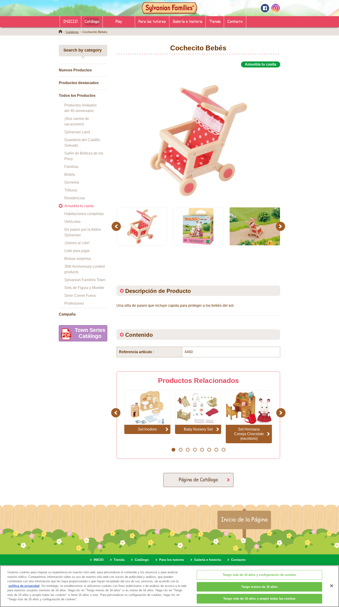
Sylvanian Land (77, 132)
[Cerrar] (332, 586)
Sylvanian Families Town (84, 280)
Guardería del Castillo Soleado (82, 142)
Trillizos (70, 190)
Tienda (214, 21)
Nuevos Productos (75, 70)
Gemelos (71, 182)
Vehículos (72, 222)
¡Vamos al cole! (76, 243)
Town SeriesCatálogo (90, 333)
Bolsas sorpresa (77, 259)
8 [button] (223, 449)
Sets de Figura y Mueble (84, 288)
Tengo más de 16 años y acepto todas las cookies (259, 598)
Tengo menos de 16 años (259, 587)
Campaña (67, 314)
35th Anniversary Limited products (84, 269)
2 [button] (180, 449)
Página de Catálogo (198, 479)
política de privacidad (24, 586)
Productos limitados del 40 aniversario (80, 108)
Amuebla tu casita (79, 206)
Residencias (74, 198)
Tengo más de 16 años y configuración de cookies (259, 575)
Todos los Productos (77, 95)
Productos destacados (79, 83)
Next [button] (281, 226)
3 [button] (187, 449)
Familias (71, 167)
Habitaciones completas (84, 214)
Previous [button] (117, 226)
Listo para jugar (77, 251)
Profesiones (74, 303)
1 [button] (173, 449)
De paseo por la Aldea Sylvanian (82, 232)
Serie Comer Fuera (80, 295)
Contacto (235, 21)
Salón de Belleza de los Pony (83, 156)
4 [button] (194, 449)
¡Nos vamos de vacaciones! (76, 121)
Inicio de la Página (244, 519)
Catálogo (92, 21)
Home (60, 31)
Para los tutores (152, 21)
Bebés (69, 174)
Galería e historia (187, 21)
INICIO (70, 21)
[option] (198, 134)
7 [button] (216, 449)
